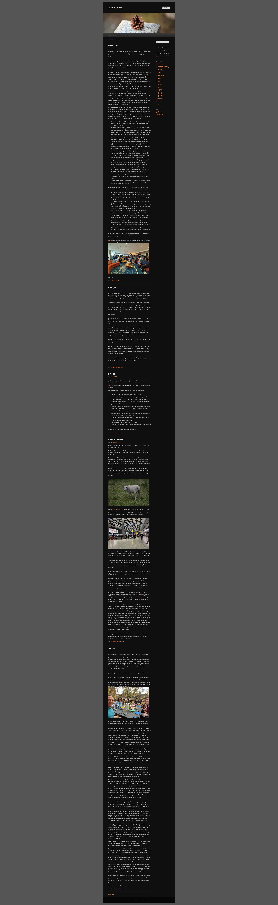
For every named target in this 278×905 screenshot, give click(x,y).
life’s (109, 385)
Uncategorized (159, 98)
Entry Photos (127, 35)
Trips (122, 367)
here (115, 509)
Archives (120, 35)
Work (157, 100)
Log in (157, 111)
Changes (112, 287)
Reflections (113, 45)
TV (122, 889)
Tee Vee (111, 648)
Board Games (161, 64)
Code (159, 80)
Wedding (160, 89)
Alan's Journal (115, 7)
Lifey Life (112, 374)
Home (110, 35)
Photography (161, 95)
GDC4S (159, 101)
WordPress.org (159, 116)
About (114, 35)
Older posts (111, 894)
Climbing (160, 69)
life (114, 240)
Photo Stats (160, 93)
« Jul (157, 57)
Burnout (114, 280)
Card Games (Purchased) (163, 67)
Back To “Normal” (116, 439)
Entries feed (158, 113)
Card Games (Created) (163, 66)
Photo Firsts (160, 92)
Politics (159, 86)
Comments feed (159, 114)
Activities (158, 63)
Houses (159, 83)
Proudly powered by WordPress (139, 900)
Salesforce (118, 280)
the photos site (143, 597)
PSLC (159, 104)
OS (158, 103)
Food (159, 81)
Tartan (159, 72)
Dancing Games (161, 70)
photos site (129, 357)
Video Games (161, 75)
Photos (110, 240)
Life (157, 77)
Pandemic (114, 432)
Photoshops (160, 96)
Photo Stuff (158, 90)
